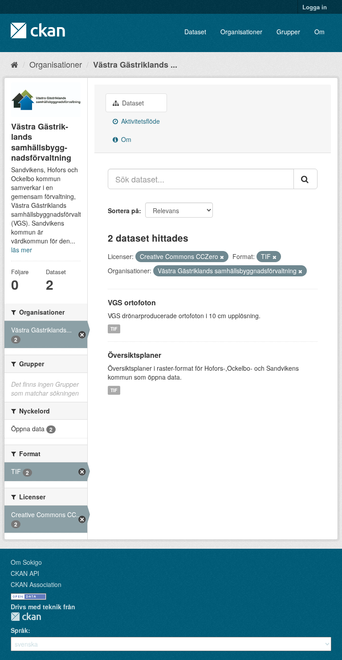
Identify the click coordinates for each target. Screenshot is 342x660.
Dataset (195, 31)
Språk (19, 630)
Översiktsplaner (134, 355)
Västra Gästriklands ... (135, 64)
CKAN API (25, 573)
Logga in (314, 7)
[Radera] (222, 256)
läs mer (21, 249)
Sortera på (123, 210)
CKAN (26, 616)
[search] (305, 179)
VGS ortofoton (132, 302)
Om (319, 31)
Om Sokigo (26, 562)
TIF (113, 328)
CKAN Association (36, 584)
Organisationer (241, 31)
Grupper (288, 31)
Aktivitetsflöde (139, 121)
